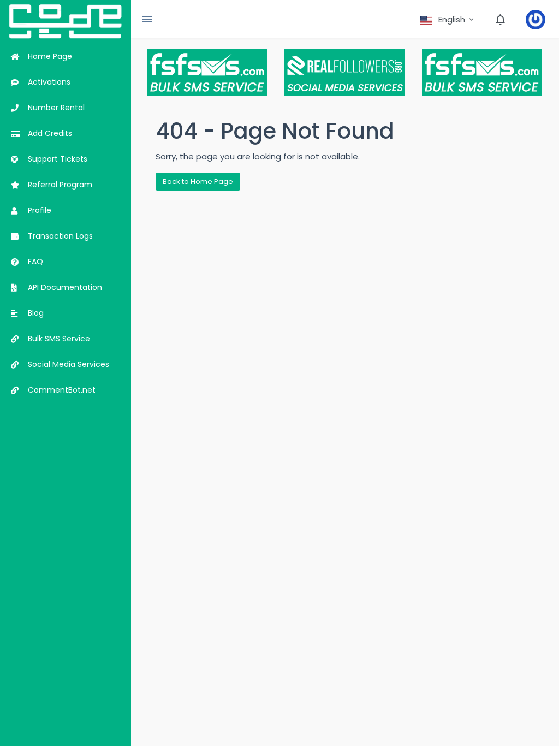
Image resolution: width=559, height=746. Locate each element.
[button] (448, 20)
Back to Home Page (198, 181)
